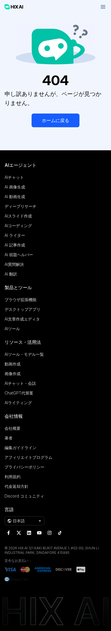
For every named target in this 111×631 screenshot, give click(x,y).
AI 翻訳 (11, 274)
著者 (9, 437)
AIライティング (18, 402)
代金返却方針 (16, 486)
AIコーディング (18, 225)
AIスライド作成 (18, 215)
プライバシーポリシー (24, 466)
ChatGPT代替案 (19, 392)
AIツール (12, 328)
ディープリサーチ (20, 206)
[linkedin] (29, 532)
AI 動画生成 (15, 196)
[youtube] (39, 532)
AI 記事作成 (15, 244)
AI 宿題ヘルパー (19, 254)
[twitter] (18, 532)
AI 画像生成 (15, 186)
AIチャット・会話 (20, 383)
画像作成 (12, 373)
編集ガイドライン (20, 447)
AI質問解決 (14, 264)
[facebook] (8, 532)
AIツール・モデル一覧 (24, 354)
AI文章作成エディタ (22, 318)
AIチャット (14, 177)
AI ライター (15, 235)
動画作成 (12, 363)
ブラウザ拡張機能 (20, 299)
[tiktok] (59, 532)
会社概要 (12, 428)
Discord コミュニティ (24, 496)
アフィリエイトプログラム (28, 457)
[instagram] (49, 532)
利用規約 (12, 476)
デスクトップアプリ (22, 309)
